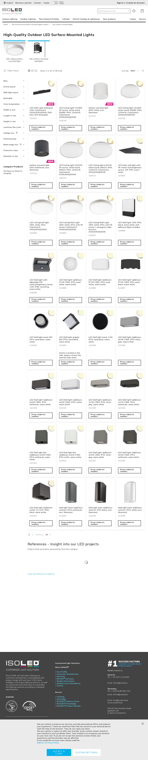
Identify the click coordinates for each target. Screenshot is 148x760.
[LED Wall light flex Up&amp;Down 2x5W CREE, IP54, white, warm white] (71, 438)
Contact (37, 3)
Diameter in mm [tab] (10, 156)
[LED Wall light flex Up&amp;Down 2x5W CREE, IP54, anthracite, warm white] (41, 438)
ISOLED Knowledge (65, 703)
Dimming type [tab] (9, 139)
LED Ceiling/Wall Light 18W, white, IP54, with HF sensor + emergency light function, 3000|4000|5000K (101, 227)
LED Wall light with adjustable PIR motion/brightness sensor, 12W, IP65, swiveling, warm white (41, 284)
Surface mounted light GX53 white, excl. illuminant (98, 110)
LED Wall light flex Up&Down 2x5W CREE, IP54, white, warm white (70, 454)
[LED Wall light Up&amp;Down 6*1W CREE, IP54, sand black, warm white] (130, 265)
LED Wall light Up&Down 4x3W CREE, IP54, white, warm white (70, 402)
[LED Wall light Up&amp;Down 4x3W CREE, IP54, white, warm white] (71, 385)
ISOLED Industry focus (67, 701)
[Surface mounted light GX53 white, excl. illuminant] (101, 93)
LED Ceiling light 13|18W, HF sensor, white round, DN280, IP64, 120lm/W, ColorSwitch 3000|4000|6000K (71, 112)
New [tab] (5, 81)
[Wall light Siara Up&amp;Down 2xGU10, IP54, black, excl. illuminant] (101, 493)
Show (40, 534)
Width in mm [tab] (9, 110)
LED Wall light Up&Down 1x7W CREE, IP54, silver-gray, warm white (100, 402)
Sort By (125, 71)
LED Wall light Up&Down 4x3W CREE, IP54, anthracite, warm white (40, 402)
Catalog (59, 696)
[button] (8, 3)
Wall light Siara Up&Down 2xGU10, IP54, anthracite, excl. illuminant (71, 509)
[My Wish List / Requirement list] (134, 11)
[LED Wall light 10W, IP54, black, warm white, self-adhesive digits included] (130, 208)
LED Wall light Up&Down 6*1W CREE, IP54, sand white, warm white (100, 282)
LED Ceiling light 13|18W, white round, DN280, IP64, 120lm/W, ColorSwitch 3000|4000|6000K (130, 111)
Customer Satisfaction (67, 674)
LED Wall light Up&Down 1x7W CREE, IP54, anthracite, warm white (129, 402)
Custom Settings (86, 752)
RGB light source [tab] (10, 92)
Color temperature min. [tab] (13, 104)
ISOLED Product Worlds (68, 706)
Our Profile (61, 672)
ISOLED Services (64, 679)
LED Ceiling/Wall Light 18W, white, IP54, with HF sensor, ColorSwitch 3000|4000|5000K (71, 226)
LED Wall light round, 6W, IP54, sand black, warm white (41, 339)
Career (46, 3)
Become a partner (23, 3)
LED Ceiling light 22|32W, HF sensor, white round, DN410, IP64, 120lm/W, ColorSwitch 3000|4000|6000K (71, 170)
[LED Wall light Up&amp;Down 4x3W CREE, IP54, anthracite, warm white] (41, 385)
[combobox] (114, 11)
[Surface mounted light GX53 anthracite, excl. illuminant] (41, 150)
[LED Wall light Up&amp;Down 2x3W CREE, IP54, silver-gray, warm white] (101, 438)
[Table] (36, 70)
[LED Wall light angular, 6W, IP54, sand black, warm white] (71, 322)
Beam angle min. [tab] (11, 144)
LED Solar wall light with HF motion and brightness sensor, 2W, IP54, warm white (130, 168)
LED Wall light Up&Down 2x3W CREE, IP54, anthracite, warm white (129, 454)
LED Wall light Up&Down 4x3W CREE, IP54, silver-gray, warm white (129, 339)
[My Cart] (142, 11)
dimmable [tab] (7, 98)
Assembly (60, 699)
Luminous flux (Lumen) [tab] (13, 127)
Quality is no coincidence (67, 683)
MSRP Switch (61, 2)
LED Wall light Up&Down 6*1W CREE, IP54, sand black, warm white (129, 282)
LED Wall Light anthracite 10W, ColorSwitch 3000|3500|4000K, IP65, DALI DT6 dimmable (41, 111)
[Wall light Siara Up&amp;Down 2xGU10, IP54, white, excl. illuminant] (130, 493)
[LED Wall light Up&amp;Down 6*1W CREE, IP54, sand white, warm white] (101, 265)
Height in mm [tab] (9, 121)
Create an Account (135, 3)
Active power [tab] (9, 86)
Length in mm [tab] (9, 115)
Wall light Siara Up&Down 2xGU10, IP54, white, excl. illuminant (130, 509)
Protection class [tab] (10, 150)
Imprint (40, 742)
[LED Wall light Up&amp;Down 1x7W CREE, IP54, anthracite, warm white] (130, 385)
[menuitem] (10, 19)
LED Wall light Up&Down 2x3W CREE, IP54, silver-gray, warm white (100, 454)
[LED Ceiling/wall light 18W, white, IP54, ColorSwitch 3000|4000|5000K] (41, 208)
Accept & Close (59, 752)
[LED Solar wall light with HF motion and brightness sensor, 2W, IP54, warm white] (130, 150)
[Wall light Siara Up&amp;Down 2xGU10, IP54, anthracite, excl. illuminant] (71, 493)
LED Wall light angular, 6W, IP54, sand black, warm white (69, 339)
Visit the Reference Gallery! (41, 574)
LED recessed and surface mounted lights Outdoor (30, 24)
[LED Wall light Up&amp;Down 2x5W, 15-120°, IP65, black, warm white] (41, 493)
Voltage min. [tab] (9, 133)
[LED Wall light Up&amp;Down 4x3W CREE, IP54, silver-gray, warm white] (130, 322)
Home (5, 24)
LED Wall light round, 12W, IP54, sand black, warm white (101, 339)
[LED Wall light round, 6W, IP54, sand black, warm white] (41, 322)
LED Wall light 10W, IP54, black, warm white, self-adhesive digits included (130, 224)
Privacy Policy (52, 742)
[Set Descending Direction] (143, 70)
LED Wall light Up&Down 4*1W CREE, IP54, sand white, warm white (70, 282)
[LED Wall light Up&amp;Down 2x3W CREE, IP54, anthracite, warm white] (130, 438)
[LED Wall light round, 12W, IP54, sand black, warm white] (101, 322)
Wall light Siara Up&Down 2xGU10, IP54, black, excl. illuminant (100, 509)
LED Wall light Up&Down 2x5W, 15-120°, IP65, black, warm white (40, 509)
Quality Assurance (64, 681)
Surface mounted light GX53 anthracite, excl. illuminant (39, 167)
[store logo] (12, 10)
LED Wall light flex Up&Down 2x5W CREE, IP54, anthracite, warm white (40, 456)
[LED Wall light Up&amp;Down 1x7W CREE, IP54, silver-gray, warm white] (101, 385)
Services (60, 676)
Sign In (120, 3)
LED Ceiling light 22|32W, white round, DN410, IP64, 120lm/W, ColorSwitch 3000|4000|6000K (100, 168)
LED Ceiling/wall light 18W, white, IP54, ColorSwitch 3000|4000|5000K (39, 226)
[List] (32, 70)
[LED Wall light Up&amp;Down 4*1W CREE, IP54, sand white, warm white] (71, 265)
